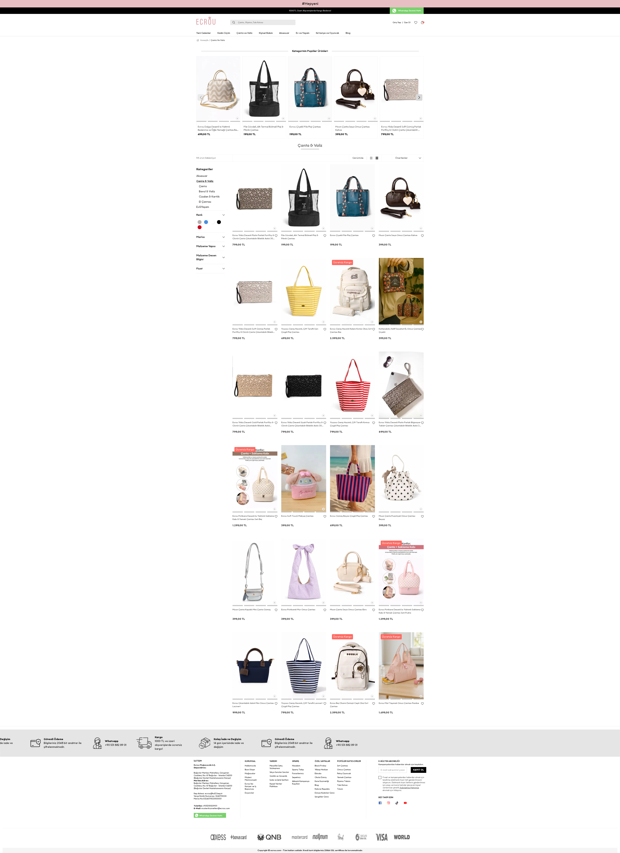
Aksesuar (284, 33)
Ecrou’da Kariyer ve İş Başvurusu (250, 786)
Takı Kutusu (342, 785)
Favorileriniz (298, 773)
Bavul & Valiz (207, 191)
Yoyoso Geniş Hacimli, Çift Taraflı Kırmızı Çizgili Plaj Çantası (350, 424)
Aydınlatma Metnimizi (409, 787)
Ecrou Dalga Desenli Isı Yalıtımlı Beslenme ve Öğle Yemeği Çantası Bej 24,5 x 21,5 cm (218, 128)
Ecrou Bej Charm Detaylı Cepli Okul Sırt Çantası (349, 705)
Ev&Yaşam (202, 206)
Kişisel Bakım (266, 33)
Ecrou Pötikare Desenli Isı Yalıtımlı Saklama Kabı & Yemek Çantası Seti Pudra (399, 611)
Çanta (203, 186)
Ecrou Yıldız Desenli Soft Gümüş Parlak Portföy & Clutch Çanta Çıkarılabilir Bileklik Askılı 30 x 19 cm (401, 128)
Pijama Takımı (343, 781)
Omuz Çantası (344, 769)
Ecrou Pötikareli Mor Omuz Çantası (298, 609)
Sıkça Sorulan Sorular (279, 772)
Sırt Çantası (342, 765)
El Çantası (205, 201)
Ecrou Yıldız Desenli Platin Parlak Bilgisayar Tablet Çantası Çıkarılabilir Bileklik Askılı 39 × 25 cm (400, 424)
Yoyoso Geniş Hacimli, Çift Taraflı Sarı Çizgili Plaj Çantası (299, 330)
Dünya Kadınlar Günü (325, 793)
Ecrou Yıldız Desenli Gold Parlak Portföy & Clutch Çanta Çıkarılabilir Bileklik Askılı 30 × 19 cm (252, 424)
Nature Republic (322, 789)
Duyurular (249, 793)
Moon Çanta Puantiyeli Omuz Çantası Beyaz (397, 518)
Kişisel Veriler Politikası (276, 785)
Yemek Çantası (344, 777)
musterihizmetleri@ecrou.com (215, 808)
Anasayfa (204, 40)
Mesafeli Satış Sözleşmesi (276, 766)
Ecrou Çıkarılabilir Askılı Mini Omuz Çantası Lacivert (253, 705)
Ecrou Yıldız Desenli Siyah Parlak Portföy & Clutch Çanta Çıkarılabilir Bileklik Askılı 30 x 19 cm (302, 424)
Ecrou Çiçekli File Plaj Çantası (305, 126)
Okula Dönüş (320, 777)
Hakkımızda (250, 765)
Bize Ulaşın (250, 769)
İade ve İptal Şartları (279, 780)
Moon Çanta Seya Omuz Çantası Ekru (348, 609)
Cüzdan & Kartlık (209, 196)
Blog (348, 33)
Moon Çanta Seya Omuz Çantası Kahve (352, 128)
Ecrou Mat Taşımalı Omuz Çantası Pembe (399, 703)
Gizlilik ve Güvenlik (278, 776)
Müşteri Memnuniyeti (251, 778)
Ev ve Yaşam (302, 33)
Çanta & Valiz (204, 181)
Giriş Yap (397, 22)
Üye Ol (407, 22)
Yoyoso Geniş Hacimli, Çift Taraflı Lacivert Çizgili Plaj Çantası (301, 705)
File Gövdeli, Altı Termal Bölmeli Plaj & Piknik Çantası (263, 128)
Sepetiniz (296, 777)
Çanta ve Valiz (244, 33)
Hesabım (296, 765)
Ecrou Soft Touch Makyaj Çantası (297, 516)
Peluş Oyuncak (344, 773)
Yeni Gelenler (203, 33)
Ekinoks (318, 773)
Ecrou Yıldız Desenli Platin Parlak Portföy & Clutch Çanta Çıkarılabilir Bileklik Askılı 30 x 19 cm (253, 237)
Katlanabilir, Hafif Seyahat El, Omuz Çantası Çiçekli (400, 330)
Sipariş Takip (298, 769)
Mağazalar (250, 773)
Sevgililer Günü (322, 796)
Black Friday (320, 765)
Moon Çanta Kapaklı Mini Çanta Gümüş (251, 609)
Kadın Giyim (223, 33)
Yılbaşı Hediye (321, 769)
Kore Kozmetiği (322, 781)
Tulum (340, 789)
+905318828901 (209, 806)
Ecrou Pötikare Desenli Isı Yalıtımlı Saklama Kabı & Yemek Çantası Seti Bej (253, 518)
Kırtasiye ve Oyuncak (327, 33)
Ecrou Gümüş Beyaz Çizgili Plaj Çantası (349, 516)
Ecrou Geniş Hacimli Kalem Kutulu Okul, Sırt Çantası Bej (351, 330)
